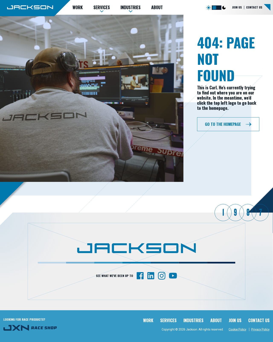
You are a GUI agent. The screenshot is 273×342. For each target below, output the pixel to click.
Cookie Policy (237, 329)
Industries (193, 320)
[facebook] (140, 275)
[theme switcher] (216, 6)
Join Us (237, 7)
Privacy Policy (260, 329)
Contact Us (254, 7)
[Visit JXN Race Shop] (30, 328)
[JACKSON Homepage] (35, 8)
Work (148, 320)
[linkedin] (150, 275)
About (216, 320)
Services (168, 320)
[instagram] (162, 275)
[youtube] (173, 275)
